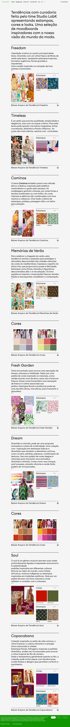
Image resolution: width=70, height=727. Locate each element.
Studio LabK (5, 2)
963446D (50, 412)
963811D (38, 621)
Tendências (19, 2)
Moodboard (33, 2)
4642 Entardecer (52, 685)
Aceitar (53, 717)
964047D (38, 225)
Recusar (58, 717)
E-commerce (64, 2)
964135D (50, 152)
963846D (50, 706)
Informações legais (17, 724)
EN (42, 2)
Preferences (65, 717)
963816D (38, 488)
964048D (50, 298)
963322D (38, 412)
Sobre (13, 2)
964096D (50, 90)
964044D (38, 298)
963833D (50, 621)
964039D (38, 90)
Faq (39, 2)
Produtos (26, 2)
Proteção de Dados (5, 724)
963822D (38, 706)
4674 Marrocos (39, 602)
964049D (50, 225)
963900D (50, 488)
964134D (38, 152)
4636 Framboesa (40, 685)
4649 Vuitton (51, 602)
